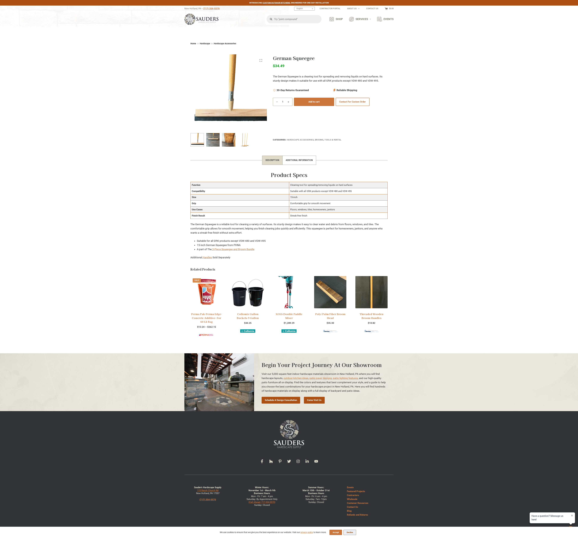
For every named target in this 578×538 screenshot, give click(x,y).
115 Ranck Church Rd (207, 490)
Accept (336, 532)
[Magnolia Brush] (289, 331)
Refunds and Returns (357, 514)
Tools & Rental (333, 140)
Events (389, 19)
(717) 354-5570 (211, 8)
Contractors (353, 495)
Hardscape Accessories (300, 140)
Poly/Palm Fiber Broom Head (289, 316)
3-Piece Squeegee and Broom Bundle (233, 249)
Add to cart (314, 101)
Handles (207, 257)
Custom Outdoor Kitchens (276, 3)
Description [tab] (272, 160)
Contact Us (372, 8)
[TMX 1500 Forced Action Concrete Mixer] (371, 292)
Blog (349, 511)
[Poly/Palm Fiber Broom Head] (289, 292)
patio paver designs (320, 378)
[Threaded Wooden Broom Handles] (330, 292)
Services (362, 19)
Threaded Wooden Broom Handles (330, 316)
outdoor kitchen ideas (296, 378)
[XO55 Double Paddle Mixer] (248, 292)
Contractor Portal (330, 8)
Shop (339, 19)
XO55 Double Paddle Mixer (247, 316)
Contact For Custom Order (352, 101)
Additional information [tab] (299, 160)
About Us (352, 8)
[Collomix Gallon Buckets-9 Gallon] (206, 292)
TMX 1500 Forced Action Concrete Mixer (371, 316)
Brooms (319, 140)
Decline (350, 532)
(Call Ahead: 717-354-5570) (262, 502)
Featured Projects (356, 491)
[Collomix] (206, 331)
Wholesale (352, 499)
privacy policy (306, 532)
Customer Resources (357, 503)
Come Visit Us (314, 400)
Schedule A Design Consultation (281, 400)
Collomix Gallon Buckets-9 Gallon (207, 316)
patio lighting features (345, 378)
